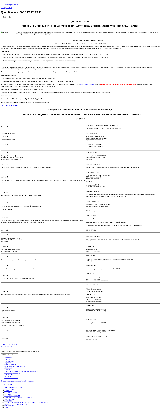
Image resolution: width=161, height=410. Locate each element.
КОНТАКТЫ (8, 407)
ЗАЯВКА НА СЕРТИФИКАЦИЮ (15, 404)
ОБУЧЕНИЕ (8, 394)
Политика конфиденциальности (11, 381)
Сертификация (9, 361)
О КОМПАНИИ (9, 389)
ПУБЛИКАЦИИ (9, 406)
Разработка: (28, 381)
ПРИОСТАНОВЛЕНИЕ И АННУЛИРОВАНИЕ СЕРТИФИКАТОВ (26, 402)
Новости (7, 359)
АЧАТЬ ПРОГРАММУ (10, 105)
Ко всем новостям (6, 346)
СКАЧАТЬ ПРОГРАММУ (9, 344)
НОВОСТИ (8, 391)
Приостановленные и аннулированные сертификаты (21, 371)
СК (2, 105)
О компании (8, 358)
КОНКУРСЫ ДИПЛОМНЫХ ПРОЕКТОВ (18, 397)
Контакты (7, 376)
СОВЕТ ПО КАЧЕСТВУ (12, 396)
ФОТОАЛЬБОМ (9, 399)
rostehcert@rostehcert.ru (87, 84)
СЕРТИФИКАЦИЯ (10, 392)
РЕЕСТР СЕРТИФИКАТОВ (13, 387)
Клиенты (7, 369)
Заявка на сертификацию (12, 373)
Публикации (8, 374)
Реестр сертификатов (11, 4)
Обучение (7, 363)
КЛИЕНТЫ (8, 401)
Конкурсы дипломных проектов (14, 366)
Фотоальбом (8, 368)
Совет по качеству (10, 364)
